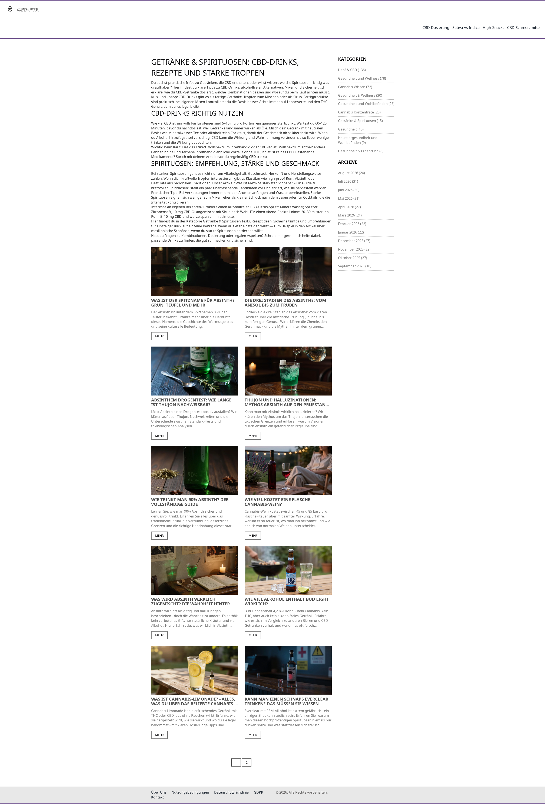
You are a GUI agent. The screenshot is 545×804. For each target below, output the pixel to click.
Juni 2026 (348, 190)
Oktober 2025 (352, 257)
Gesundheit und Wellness (362, 78)
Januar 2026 (351, 232)
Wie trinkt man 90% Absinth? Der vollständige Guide (190, 502)
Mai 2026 (348, 198)
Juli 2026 (348, 181)
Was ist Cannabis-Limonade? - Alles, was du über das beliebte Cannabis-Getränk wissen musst (193, 701)
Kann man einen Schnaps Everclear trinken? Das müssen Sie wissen (286, 701)
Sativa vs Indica (466, 27)
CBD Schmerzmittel (524, 27)
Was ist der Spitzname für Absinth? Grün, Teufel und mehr (193, 302)
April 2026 (349, 207)
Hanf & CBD (352, 69)
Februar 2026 (352, 223)
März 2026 (350, 215)
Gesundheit (351, 129)
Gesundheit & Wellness (360, 95)
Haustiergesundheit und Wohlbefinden (357, 140)
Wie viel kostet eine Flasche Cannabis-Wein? (277, 502)
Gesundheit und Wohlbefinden (366, 103)
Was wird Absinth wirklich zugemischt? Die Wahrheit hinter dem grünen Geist (190, 601)
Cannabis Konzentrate (359, 112)
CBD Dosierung (435, 27)
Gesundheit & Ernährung (360, 151)
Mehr (159, 336)
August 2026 (351, 173)
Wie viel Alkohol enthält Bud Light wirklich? (287, 601)
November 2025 (354, 249)
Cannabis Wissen (355, 87)
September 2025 (354, 266)
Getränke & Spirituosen (360, 120)
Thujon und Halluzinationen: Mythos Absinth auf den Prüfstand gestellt (287, 402)
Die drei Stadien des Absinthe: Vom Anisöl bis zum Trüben (285, 302)
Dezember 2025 (354, 240)
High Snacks (493, 27)
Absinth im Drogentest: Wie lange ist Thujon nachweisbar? (191, 402)
